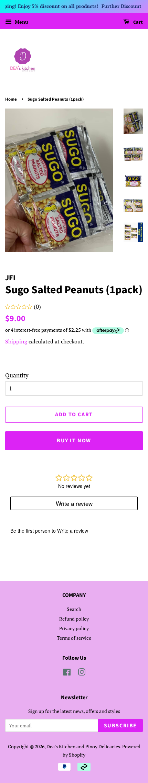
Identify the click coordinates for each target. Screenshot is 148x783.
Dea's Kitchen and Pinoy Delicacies (83, 746)
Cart (137, 22)
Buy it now (74, 440)
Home (11, 99)
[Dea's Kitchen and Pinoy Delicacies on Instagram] (81, 673)
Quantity (17, 375)
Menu (20, 22)
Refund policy (74, 618)
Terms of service (74, 638)
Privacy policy (74, 628)
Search (74, 609)
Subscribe (120, 725)
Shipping (16, 341)
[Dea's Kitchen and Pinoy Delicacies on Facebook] (67, 673)
